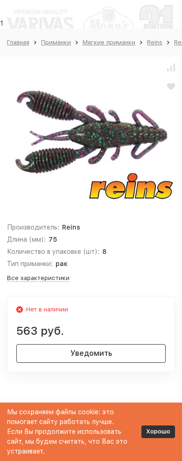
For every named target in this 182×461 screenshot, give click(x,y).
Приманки (56, 42)
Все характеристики (38, 277)
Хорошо (158, 431)
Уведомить (91, 353)
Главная (18, 42)
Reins (154, 42)
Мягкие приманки (109, 42)
